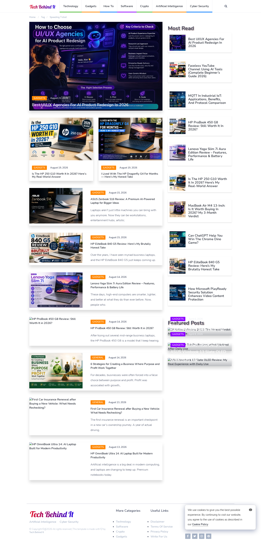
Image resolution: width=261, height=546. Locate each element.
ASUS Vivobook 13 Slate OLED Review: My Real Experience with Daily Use (198, 356)
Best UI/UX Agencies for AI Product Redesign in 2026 (80, 105)
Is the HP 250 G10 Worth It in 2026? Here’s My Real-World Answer (59, 175)
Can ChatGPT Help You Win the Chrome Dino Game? (205, 239)
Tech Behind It (36, 532)
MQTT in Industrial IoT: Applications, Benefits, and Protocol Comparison (207, 99)
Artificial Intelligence (169, 6)
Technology (70, 6)
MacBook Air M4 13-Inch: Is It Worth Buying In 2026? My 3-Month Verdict (206, 210)
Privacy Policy (159, 532)
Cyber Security (199, 6)
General (97, 357)
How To (109, 6)
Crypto (144, 6)
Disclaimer (157, 522)
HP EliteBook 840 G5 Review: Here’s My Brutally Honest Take (204, 265)
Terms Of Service (162, 527)
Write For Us (159, 537)
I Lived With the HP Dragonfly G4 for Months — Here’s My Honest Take (129, 175)
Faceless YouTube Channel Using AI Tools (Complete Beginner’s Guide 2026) (205, 71)
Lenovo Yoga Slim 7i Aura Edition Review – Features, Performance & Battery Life (123, 285)
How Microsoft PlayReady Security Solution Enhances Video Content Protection (207, 294)
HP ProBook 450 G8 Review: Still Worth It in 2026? (122, 328)
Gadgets (90, 6)
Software (127, 6)
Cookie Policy (200, 524)
